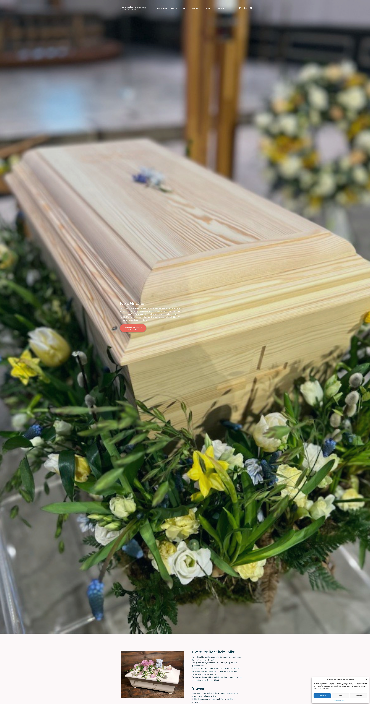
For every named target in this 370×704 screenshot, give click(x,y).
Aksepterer (322, 695)
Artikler (208, 8)
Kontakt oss (220, 8)
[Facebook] (240, 8)
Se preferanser (358, 695)
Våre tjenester (162, 8)
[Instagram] (245, 8)
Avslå (340, 695)
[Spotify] (250, 8)
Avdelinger (195, 8)
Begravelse (175, 8)
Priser (185, 8)
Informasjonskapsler (339, 700)
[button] (366, 679)
